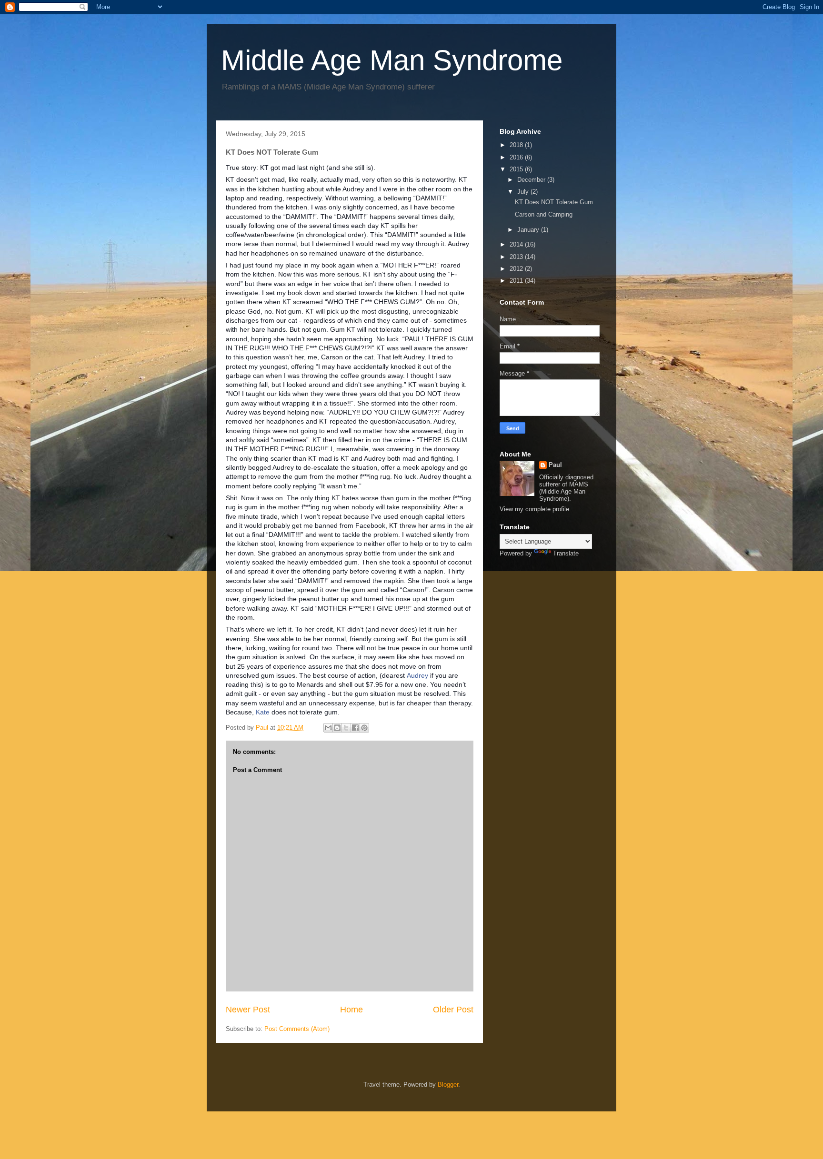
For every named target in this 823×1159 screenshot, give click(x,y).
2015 (517, 169)
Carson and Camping (543, 214)
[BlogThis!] (337, 728)
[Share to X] (346, 728)
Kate (263, 712)
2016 (517, 157)
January (529, 229)
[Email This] (328, 728)
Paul (555, 464)
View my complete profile (534, 509)
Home (351, 1009)
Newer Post (248, 1009)
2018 (517, 145)
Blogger (448, 1084)
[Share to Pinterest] (364, 728)
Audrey (417, 675)
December (532, 179)
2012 (517, 268)
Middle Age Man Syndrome (391, 60)
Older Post (453, 1009)
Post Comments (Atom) (297, 1028)
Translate (566, 553)
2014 (517, 244)
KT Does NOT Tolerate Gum (554, 202)
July (524, 191)
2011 (517, 280)
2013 (517, 256)
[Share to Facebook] (355, 728)
